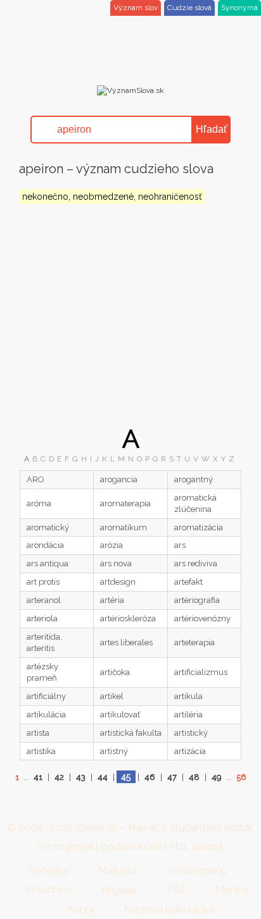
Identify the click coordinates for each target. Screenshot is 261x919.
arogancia (118, 479)
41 (38, 777)
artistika (41, 751)
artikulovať (120, 714)
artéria (112, 600)
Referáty (49, 871)
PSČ (176, 890)
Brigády (119, 890)
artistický (191, 733)
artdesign (118, 582)
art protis (43, 582)
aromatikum (123, 527)
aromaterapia (125, 503)
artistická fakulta (131, 733)
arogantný (193, 479)
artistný (114, 751)
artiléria (188, 714)
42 (59, 777)
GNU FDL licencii (183, 847)
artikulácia (46, 714)
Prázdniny (49, 890)
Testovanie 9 (196, 871)
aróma (39, 503)
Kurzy (80, 909)
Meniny (232, 890)
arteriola (42, 618)
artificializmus (200, 672)
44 (103, 777)
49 (217, 777)
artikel (112, 696)
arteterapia (194, 642)
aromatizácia (198, 527)
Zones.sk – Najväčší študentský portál (163, 828)
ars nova (116, 563)
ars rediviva (195, 563)
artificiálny (46, 696)
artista (38, 733)
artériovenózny (202, 618)
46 (149, 777)
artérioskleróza (128, 618)
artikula (188, 696)
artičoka (115, 672)
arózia (111, 545)
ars (180, 545)
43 (81, 777)
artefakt (188, 582)
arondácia (45, 545)
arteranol (44, 600)
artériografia (197, 600)
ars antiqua (47, 563)
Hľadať (211, 129)
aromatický (48, 527)
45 (125, 777)
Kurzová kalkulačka (169, 909)
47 (172, 777)
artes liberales (126, 642)
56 (241, 777)
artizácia (190, 751)
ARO (35, 479)
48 (194, 777)
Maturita (117, 871)
